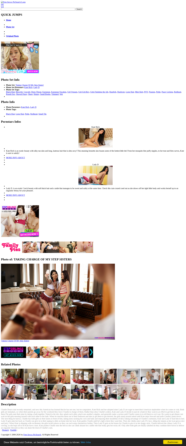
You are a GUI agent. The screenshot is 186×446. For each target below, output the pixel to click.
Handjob (112, 92)
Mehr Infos (86, 442)
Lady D (36, 87)
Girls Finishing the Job (99, 92)
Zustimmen (173, 442)
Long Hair (130, 92)
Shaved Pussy (21, 94)
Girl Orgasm (72, 92)
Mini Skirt (139, 92)
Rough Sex (10, 94)
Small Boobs (45, 94)
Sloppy (36, 94)
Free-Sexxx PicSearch (32, 435)
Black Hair (10, 92)
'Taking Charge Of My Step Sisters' (29, 85)
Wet (61, 94)
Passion (152, 92)
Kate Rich (28, 87)
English (13, 430)
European (46, 92)
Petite (158, 92)
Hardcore (121, 92)
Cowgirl (27, 92)
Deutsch (5, 430)
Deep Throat (36, 92)
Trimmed (55, 94)
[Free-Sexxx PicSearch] (13, 2)
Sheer (30, 94)
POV (146, 92)
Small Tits (42, 114)
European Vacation (58, 92)
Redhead (177, 92)
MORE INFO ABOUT (15, 158)
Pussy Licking (167, 92)
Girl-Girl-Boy (83, 92)
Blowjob (19, 92)
